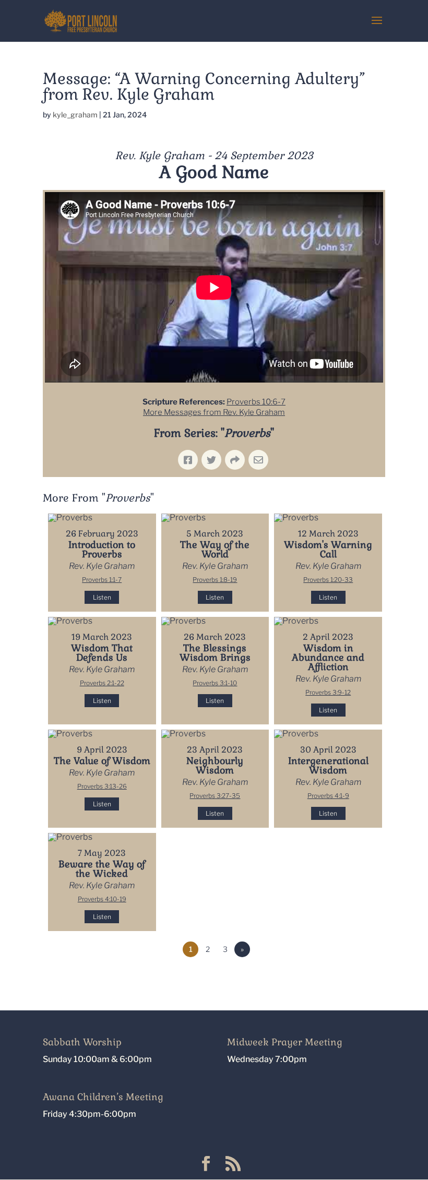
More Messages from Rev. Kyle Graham (214, 412)
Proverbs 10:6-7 (256, 402)
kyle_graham (75, 114)
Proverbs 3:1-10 (215, 683)
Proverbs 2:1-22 (102, 683)
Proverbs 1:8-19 (215, 579)
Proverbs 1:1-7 (102, 579)
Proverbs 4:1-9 (328, 796)
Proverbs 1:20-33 (328, 579)
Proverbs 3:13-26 (102, 786)
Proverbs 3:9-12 (328, 692)
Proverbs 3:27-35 (214, 796)
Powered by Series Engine (346, 978)
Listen (102, 597)
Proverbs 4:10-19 (102, 899)
